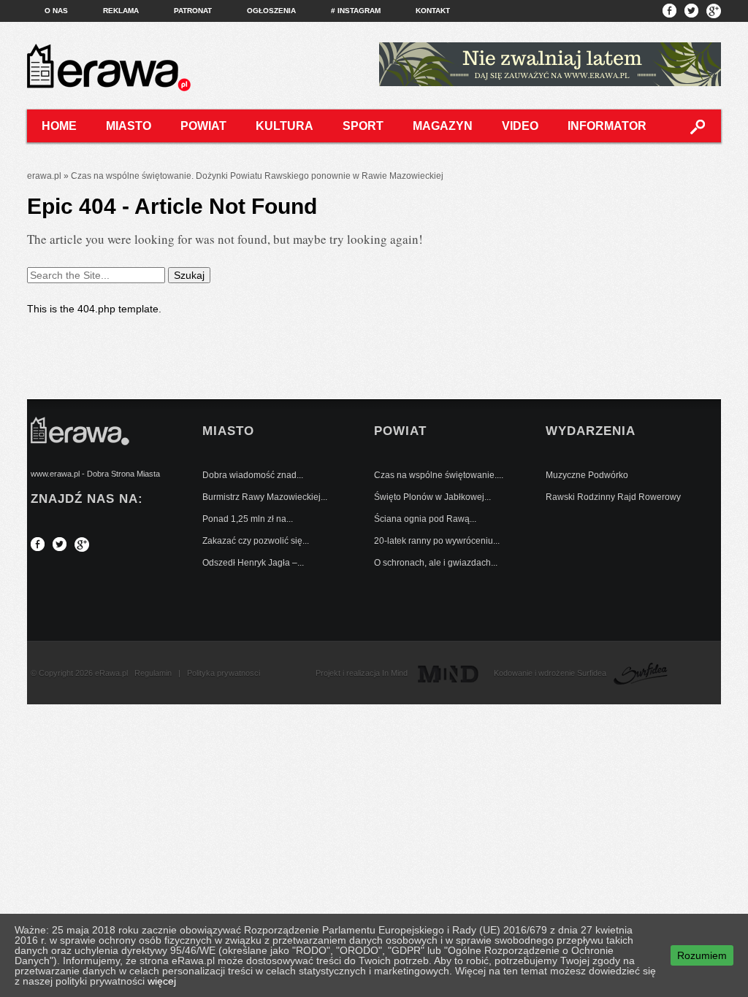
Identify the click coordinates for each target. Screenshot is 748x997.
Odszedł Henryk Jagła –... (253, 563)
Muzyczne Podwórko (587, 475)
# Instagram (356, 11)
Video (520, 126)
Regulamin (153, 673)
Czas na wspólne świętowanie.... (438, 475)
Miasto (128, 126)
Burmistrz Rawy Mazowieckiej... (264, 497)
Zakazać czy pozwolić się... (255, 541)
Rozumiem (702, 955)
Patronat (193, 11)
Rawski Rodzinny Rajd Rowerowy (613, 497)
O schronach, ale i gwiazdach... (435, 563)
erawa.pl (44, 176)
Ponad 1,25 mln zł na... (247, 519)
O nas (56, 11)
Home (59, 126)
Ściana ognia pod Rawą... (425, 519)
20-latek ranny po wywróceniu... (437, 541)
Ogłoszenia (271, 11)
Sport (363, 126)
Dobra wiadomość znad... (252, 475)
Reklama (121, 11)
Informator (607, 126)
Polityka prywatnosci (223, 673)
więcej (162, 981)
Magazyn (443, 126)
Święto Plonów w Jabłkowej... (432, 497)
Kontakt (433, 11)
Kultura (284, 126)
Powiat (203, 126)
